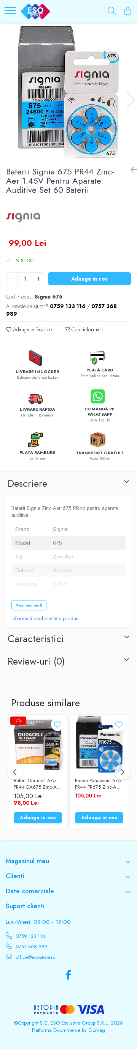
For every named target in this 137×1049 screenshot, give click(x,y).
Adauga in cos (89, 278)
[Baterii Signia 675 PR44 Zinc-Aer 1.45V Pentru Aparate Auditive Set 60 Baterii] (68, 92)
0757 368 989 (31, 946)
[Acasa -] (35, 11)
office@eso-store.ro (34, 957)
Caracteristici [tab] (36, 638)
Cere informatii (86, 329)
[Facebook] (68, 975)
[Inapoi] (131, 170)
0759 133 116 (29, 936)
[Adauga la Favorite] (57, 724)
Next (130, 100)
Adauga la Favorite (31, 329)
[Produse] (10, 11)
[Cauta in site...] (112, 11)
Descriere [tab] (27, 483)
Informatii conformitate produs (44, 618)
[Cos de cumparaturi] (127, 11)
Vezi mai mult (29, 605)
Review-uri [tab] (36, 661)
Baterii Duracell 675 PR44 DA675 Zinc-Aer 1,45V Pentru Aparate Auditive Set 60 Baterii (37, 784)
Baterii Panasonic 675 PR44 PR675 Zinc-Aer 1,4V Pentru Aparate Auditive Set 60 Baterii (99, 784)
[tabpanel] (68, 92)
